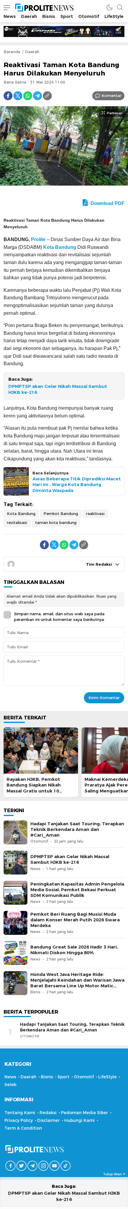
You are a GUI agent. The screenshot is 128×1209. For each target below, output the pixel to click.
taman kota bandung (56, 522)
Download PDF (106, 203)
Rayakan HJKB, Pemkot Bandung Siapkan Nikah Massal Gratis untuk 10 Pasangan (34, 788)
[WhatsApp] (27, 95)
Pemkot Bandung (60, 513)
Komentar (111, 95)
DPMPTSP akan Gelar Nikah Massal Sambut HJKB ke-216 (57, 389)
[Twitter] (17, 95)
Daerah (32, 51)
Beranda (12, 51)
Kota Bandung (59, 247)
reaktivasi (95, 513)
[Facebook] (8, 95)
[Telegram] (37, 95)
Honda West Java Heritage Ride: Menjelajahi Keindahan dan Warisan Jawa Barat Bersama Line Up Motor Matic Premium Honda (77, 983)
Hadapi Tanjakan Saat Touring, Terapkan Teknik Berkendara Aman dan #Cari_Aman (77, 829)
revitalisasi (17, 522)
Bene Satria (15, 82)
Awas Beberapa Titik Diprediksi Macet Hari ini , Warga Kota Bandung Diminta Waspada (76, 484)
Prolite (38, 239)
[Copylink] (47, 95)
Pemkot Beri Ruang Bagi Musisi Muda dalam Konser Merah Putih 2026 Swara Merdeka (75, 920)
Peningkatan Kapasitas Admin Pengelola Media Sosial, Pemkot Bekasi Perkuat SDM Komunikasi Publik (77, 889)
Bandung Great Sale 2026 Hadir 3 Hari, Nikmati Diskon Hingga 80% (74, 949)
